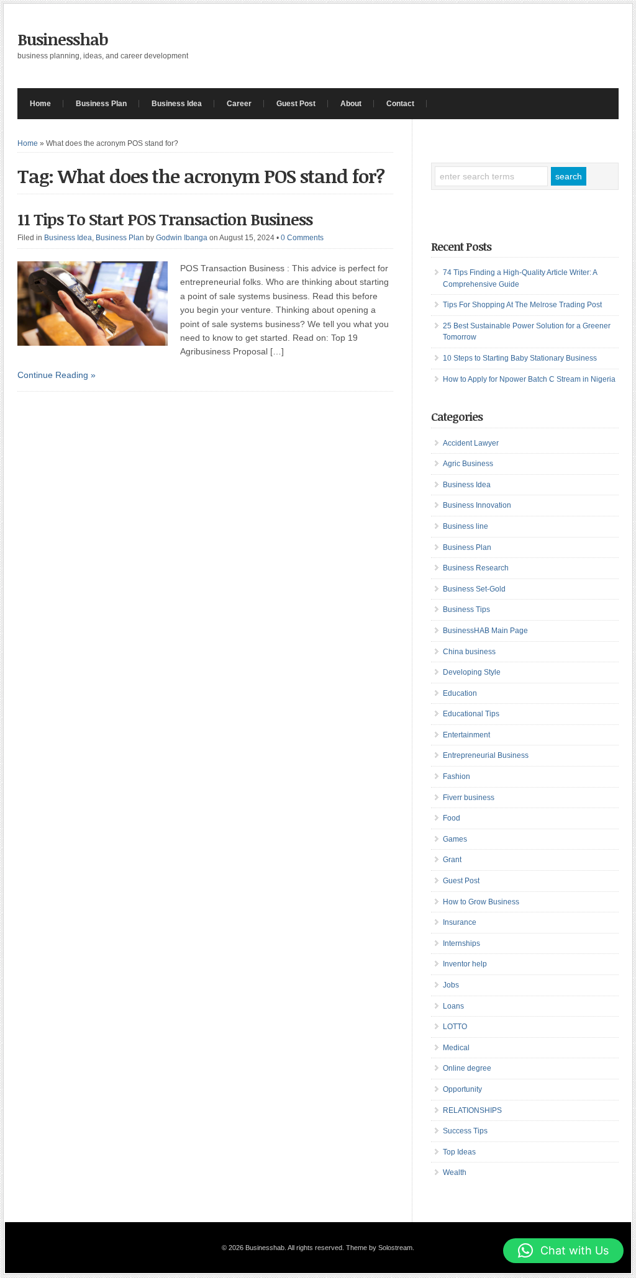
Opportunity (462, 1089)
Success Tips (465, 1131)
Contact (400, 103)
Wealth (454, 1172)
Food (451, 818)
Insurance (459, 922)
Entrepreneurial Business (486, 755)
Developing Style (472, 672)
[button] (563, 1250)
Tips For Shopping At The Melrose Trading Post (522, 304)
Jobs (451, 985)
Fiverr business (468, 797)
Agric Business (468, 463)
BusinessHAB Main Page (485, 630)
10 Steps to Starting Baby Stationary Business (520, 358)
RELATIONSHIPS (472, 1110)
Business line (465, 526)
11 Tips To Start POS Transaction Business (164, 219)
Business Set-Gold (474, 589)
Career (239, 103)
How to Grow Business (481, 902)
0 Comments (302, 237)
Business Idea (177, 103)
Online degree (467, 1068)
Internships (461, 943)
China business (469, 651)
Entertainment (466, 735)
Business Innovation (477, 505)
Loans (453, 1006)
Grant (452, 859)
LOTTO (455, 1026)
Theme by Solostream (379, 1247)
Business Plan (101, 103)
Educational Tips (471, 713)
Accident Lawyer (471, 443)
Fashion (456, 776)
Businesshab (62, 39)
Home (40, 103)
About (350, 103)
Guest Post (296, 103)
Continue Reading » (56, 375)
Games (455, 839)
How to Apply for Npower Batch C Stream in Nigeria (529, 379)
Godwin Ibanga (181, 237)
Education (460, 693)
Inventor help (465, 964)
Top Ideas (459, 1152)
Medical (456, 1047)
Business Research (476, 568)
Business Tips (466, 609)
